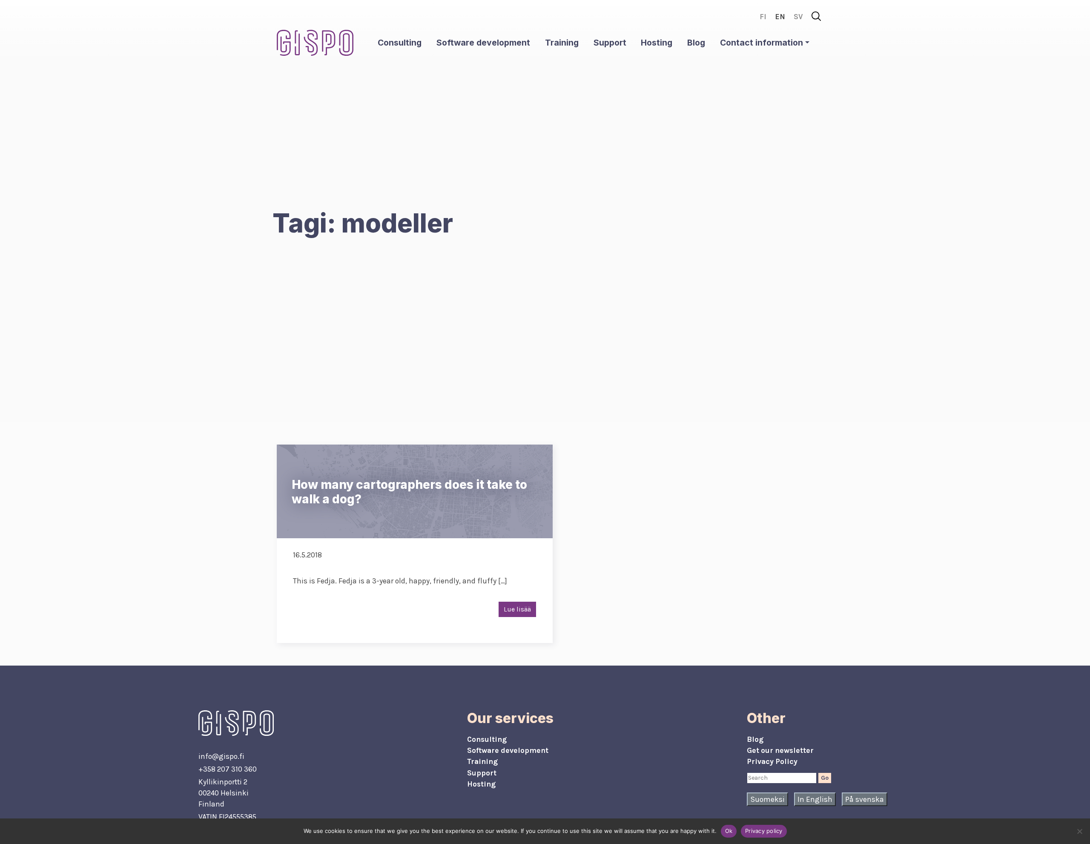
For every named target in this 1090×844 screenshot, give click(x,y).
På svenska (864, 799)
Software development (483, 42)
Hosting (656, 42)
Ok (729, 830)
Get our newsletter (780, 750)
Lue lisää (517, 609)
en (780, 16)
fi (763, 16)
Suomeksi (767, 799)
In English (814, 799)
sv (798, 16)
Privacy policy (764, 830)
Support (610, 42)
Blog (696, 42)
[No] (1079, 831)
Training (562, 42)
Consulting (400, 42)
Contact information (761, 42)
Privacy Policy (772, 761)
